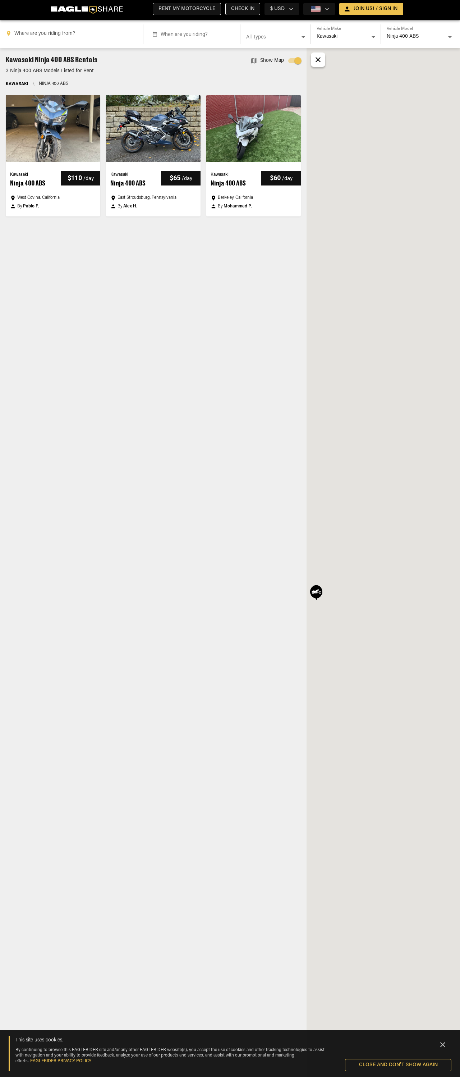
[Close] (442, 1044)
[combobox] (73, 34)
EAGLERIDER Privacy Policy (60, 1061)
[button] (187, 9)
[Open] (303, 37)
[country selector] (319, 9)
